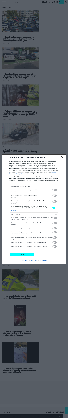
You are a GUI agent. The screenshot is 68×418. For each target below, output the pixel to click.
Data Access (34, 260)
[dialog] (34, 209)
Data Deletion (24, 260)
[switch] (54, 190)
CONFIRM (22, 254)
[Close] (62, 157)
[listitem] (34, 186)
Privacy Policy (43, 260)
